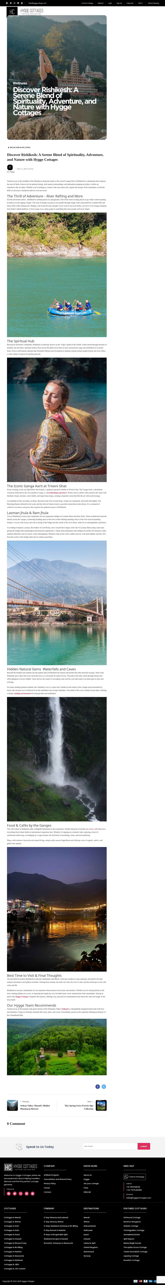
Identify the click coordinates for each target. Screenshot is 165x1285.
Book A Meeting (153, 3)
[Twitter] (15, 1193)
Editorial (100, 3)
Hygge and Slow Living (20, 147)
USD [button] (140, 3)
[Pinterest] (33, 1193)
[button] (155, 12)
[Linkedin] (27, 1193)
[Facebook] (9, 1193)
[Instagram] (21, 1193)
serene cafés (93, 829)
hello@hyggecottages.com (37, 3)
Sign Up (119, 3)
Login (110, 3)
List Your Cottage (87, 3)
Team (10, 172)
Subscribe (130, 3)
